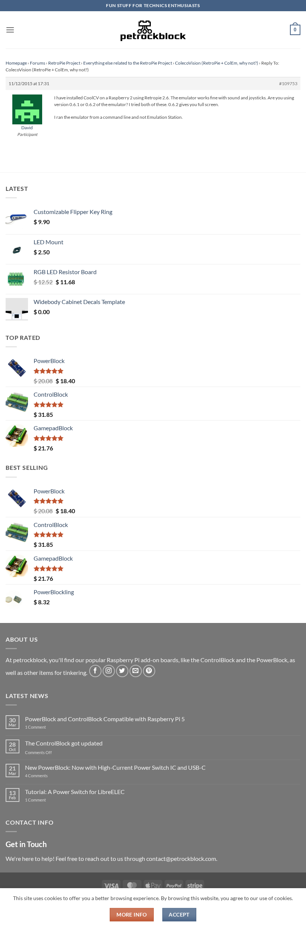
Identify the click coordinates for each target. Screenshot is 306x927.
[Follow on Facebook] (95, 671)
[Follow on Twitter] (122, 671)
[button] (10, 30)
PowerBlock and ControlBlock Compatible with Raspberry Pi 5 (105, 718)
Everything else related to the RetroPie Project (127, 63)
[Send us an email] (135, 671)
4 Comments (47, 775)
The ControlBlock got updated (64, 743)
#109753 (288, 83)
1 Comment (47, 727)
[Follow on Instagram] (109, 671)
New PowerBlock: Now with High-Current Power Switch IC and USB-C (115, 767)
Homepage (16, 63)
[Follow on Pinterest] (149, 671)
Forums (37, 63)
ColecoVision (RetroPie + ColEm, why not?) (216, 63)
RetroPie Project (64, 63)
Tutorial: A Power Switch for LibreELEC (75, 791)
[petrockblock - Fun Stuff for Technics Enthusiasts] (153, 30)
